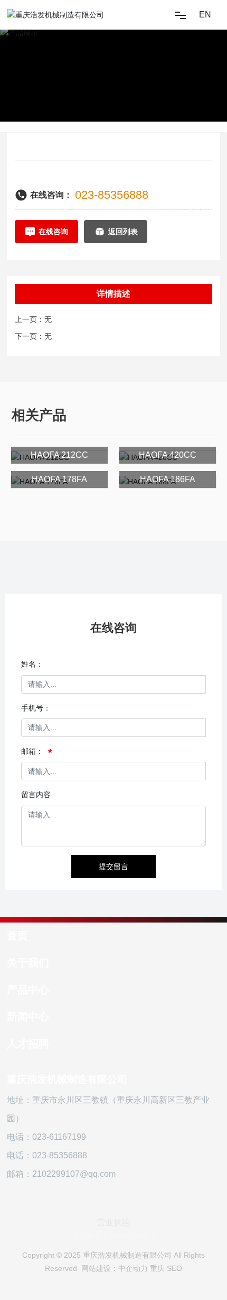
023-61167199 (59, 1136)
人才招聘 (28, 1043)
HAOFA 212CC (59, 454)
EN (205, 14)
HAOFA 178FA (59, 479)
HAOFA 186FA (167, 479)
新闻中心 (28, 1016)
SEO (174, 1268)
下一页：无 (33, 336)
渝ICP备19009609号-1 (113, 1236)
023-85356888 (111, 194)
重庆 (157, 1268)
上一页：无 (33, 319)
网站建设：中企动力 (114, 1268)
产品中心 (28, 989)
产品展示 (46, 71)
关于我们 (28, 963)
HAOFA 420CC (167, 454)
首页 (17, 936)
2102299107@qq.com (74, 1173)
